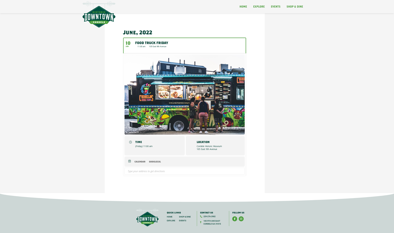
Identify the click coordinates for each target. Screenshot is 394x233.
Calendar (140, 161)
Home (243, 6)
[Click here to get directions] (242, 171)
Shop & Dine (295, 6)
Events (275, 6)
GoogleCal (155, 161)
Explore (259, 6)
